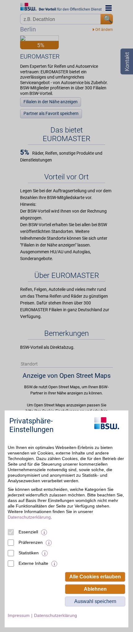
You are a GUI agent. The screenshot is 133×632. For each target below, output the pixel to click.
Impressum (19, 615)
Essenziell (28, 531)
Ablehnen (95, 589)
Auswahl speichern (95, 601)
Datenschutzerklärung (29, 517)
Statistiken (29, 552)
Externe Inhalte (33, 563)
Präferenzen (31, 542)
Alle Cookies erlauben (95, 576)
